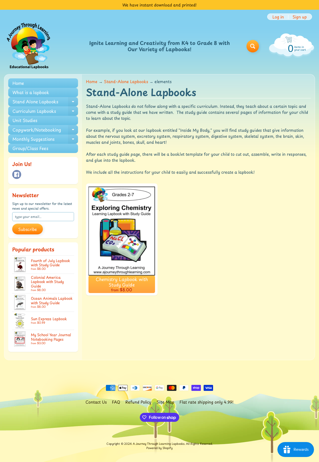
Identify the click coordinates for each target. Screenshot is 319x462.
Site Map (165, 402)
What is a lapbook (30, 92)
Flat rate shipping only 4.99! (206, 402)
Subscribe (27, 229)
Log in (278, 17)
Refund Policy (138, 402)
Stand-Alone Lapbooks (126, 81)
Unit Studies (24, 120)
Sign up (300, 17)
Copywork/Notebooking (45, 130)
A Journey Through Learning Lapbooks (158, 444)
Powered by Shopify (159, 448)
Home (18, 83)
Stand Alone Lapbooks (45, 102)
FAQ (116, 402)
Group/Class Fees (30, 148)
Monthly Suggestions (45, 140)
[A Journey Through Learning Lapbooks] (29, 46)
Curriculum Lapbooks (45, 112)
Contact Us (96, 402)
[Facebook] (16, 174)
